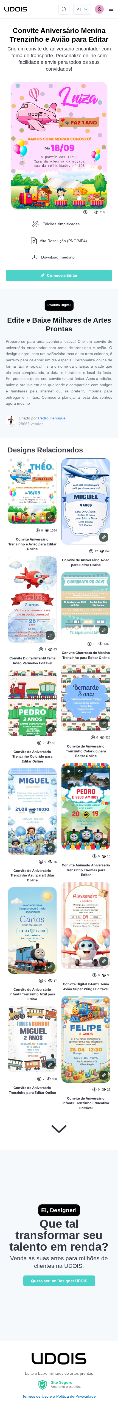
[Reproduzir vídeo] (68, 771)
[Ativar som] (80, 771)
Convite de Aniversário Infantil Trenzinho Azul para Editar (32, 994)
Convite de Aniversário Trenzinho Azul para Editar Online (32, 875)
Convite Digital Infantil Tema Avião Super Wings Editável (86, 986)
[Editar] (50, 516)
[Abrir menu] (111, 9)
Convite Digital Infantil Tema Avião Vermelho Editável (32, 660)
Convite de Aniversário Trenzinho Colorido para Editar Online (32, 756)
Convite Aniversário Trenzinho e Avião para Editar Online (32, 544)
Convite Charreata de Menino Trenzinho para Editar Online (86, 655)
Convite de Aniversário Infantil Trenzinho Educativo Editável (86, 1103)
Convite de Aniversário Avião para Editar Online (85, 562)
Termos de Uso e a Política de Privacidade (59, 1396)
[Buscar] (63, 9)
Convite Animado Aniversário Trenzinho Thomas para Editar (86, 870)
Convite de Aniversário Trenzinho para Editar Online (32, 1090)
